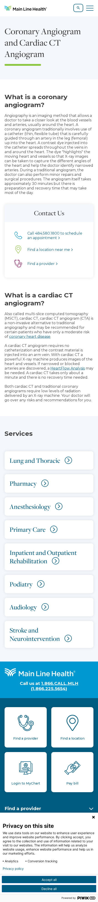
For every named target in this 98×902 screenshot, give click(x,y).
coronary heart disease (29, 336)
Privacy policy (13, 868)
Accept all (49, 880)
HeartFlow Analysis (67, 368)
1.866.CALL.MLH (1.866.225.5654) (54, 686)
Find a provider (23, 808)
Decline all (49, 889)
